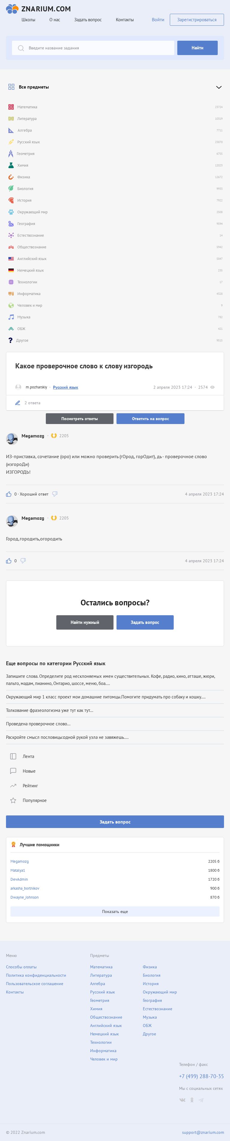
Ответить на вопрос (150, 418)
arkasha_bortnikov (24, 888)
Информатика (103, 1050)
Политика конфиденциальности (36, 975)
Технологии (101, 1042)
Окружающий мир (160, 992)
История (151, 983)
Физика (150, 967)
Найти (197, 48)
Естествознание (157, 1008)
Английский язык (106, 1025)
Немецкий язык (104, 1034)
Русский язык (65, 387)
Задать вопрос (115, 822)
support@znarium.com (203, 1132)
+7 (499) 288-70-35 (201, 1076)
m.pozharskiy (36, 387)
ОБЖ (147, 1025)
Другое (149, 1034)
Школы (28, 19)
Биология (152, 975)
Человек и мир (104, 1059)
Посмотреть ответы (79, 418)
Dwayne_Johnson (24, 897)
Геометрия (99, 1000)
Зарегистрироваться (197, 19)
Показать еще (115, 911)
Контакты (125, 19)
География (152, 1000)
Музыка (150, 1017)
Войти (158, 19)
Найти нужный (85, 622)
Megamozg (19, 861)
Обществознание (106, 1017)
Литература (101, 975)
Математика (101, 967)
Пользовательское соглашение (34, 983)
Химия (96, 1008)
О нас (54, 19)
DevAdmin (19, 879)
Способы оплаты (21, 967)
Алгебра (97, 983)
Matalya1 (17, 870)
